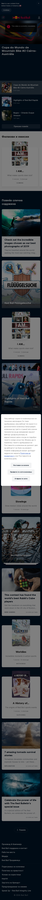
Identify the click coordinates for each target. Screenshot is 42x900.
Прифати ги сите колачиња (21, 472)
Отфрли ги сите (21, 479)
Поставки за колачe (21, 465)
